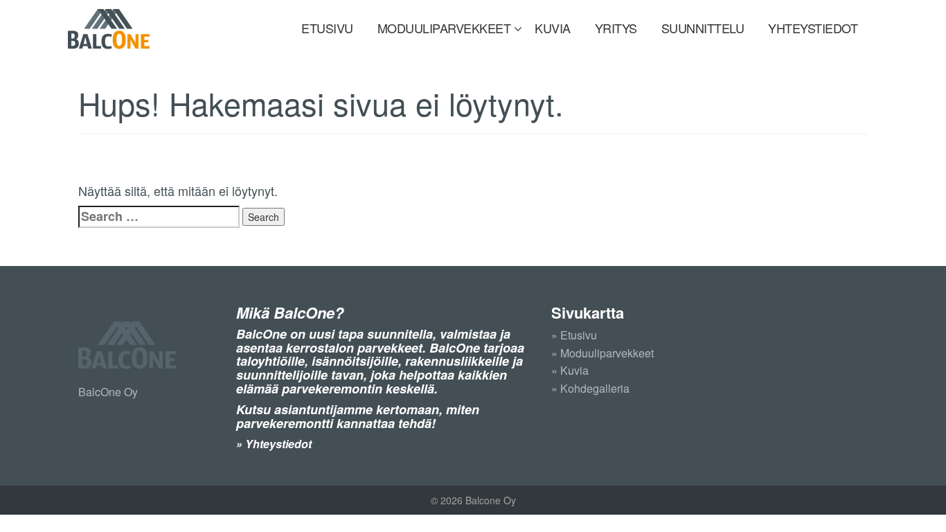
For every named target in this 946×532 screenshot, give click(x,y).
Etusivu (327, 28)
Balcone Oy (109, 29)
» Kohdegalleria (590, 388)
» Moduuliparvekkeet (602, 353)
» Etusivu (574, 335)
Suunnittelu (702, 28)
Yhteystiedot (812, 28)
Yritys (616, 28)
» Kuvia (570, 370)
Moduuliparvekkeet (444, 28)
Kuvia (553, 28)
